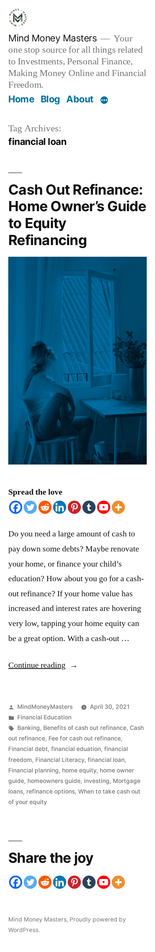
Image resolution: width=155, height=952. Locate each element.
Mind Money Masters (52, 38)
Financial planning (33, 770)
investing (96, 780)
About (80, 99)
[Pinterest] (74, 507)
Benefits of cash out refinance (84, 727)
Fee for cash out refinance (85, 738)
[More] (104, 100)
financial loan (106, 759)
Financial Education (44, 717)
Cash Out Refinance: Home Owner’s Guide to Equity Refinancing (77, 214)
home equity (79, 770)
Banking (28, 727)
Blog (50, 99)
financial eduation (76, 748)
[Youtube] (103, 507)
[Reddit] (45, 507)
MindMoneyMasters (45, 706)
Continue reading (43, 665)
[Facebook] (15, 507)
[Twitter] (30, 507)
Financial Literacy (59, 759)
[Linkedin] (59, 507)
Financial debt (28, 748)
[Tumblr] (89, 507)
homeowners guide (54, 780)
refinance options (50, 791)
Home (21, 99)
